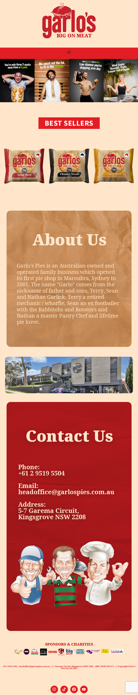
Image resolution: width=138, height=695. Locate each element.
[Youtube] (84, 689)
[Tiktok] (64, 689)
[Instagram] (54, 689)
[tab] (69, 123)
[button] (69, 52)
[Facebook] (74, 689)
